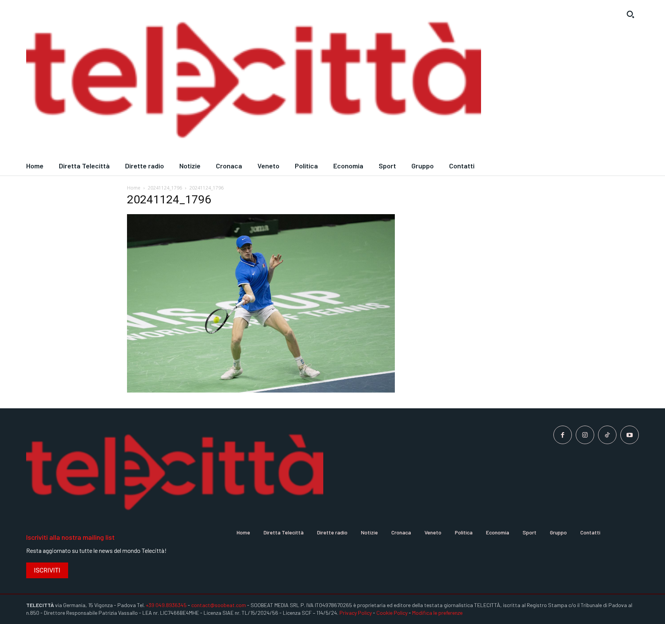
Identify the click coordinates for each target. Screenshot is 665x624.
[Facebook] (562, 435)
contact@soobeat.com (218, 605)
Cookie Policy (392, 612)
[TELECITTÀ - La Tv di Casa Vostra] (253, 81)
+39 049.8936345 (166, 605)
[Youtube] (629, 435)
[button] (630, 14)
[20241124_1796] (261, 390)
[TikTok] (607, 435)
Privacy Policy (355, 612)
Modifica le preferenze (437, 612)
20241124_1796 (165, 188)
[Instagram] (585, 435)
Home (133, 188)
